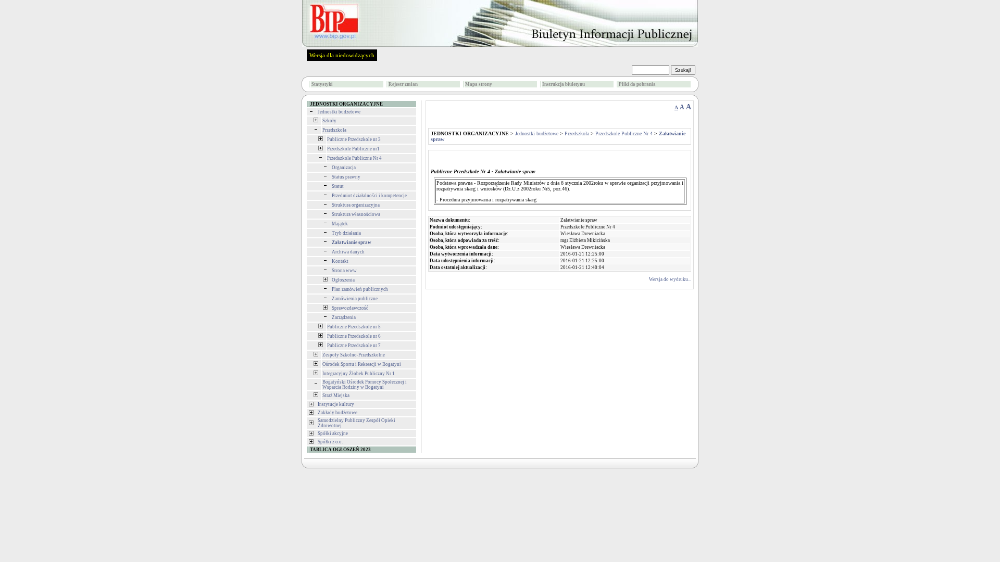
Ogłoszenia (343, 280)
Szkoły (329, 120)
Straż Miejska (335, 395)
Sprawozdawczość (350, 308)
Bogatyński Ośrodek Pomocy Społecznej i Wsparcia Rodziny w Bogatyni (364, 384)
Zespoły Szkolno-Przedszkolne (353, 354)
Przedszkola (334, 130)
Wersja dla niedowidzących (341, 55)
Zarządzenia (344, 317)
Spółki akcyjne (333, 433)
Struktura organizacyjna (356, 205)
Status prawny (346, 177)
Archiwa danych (348, 251)
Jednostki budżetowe (339, 111)
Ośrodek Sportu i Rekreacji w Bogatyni (361, 364)
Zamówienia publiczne (355, 298)
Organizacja (344, 167)
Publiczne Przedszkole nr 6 (354, 336)
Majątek (340, 223)
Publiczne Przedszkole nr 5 (354, 326)
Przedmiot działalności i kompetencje (369, 195)
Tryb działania (346, 233)
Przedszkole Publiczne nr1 (353, 148)
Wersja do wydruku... (670, 279)
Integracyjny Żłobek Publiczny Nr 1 (358, 373)
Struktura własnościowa (356, 214)
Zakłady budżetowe (337, 412)
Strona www (344, 270)
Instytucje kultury (336, 404)
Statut (338, 186)
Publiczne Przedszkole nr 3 (354, 139)
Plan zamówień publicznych (360, 289)
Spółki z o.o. (330, 441)
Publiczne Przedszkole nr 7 (354, 345)
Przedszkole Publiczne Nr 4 (354, 158)
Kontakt (340, 261)
